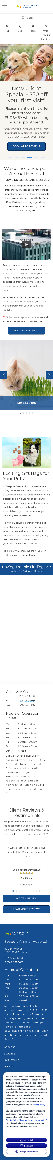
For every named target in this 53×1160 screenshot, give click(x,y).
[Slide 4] (30, 157)
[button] (4, 6)
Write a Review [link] (26, 898)
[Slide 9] (36, 891)
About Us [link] (9, 1047)
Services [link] (9, 1066)
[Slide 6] (43, 157)
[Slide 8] (33, 891)
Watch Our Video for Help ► (26, 571)
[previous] (3, 62)
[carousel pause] (50, 77)
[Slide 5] (36, 157)
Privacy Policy (39, 1104)
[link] (26, 6)
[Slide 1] (10, 157)
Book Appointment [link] (26, 330)
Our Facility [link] (11, 1060)
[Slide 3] (23, 157)
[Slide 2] (17, 157)
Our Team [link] (9, 1053)
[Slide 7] (31, 891)
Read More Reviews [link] (26, 909)
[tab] (11, 718)
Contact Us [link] (27, 144)
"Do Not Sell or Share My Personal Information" (26, 1120)
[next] (49, 62)
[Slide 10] (39, 891)
